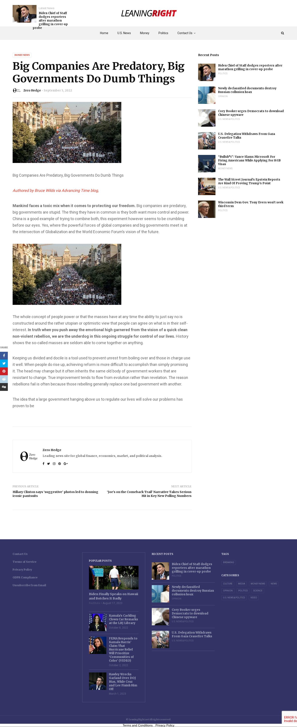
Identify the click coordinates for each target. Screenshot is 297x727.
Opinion (223, 96)
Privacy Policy (22, 569)
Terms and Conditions (138, 725)
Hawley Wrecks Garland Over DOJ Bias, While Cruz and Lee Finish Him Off (123, 681)
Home (104, 33)
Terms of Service (24, 561)
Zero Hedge (32, 90)
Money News (22, 55)
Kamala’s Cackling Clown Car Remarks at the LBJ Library (123, 619)
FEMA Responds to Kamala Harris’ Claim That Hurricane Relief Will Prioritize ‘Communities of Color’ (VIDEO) (123, 649)
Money (144, 33)
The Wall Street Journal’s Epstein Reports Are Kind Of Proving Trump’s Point (249, 181)
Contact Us (184, 33)
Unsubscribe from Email (29, 585)
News (274, 584)
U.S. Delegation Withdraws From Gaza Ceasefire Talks (246, 135)
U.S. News (124, 33)
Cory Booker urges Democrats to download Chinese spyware (251, 113)
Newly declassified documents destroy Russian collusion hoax (247, 90)
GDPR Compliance (25, 577)
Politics (163, 33)
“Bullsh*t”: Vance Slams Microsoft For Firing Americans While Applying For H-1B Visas (249, 160)
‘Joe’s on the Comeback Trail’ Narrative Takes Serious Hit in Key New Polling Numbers (149, 494)
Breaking (228, 562)
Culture (227, 584)
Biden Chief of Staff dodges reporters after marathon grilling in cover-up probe (50, 20)
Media (241, 584)
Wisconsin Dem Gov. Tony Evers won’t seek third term (250, 204)
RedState (94, 603)
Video (253, 597)
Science (257, 590)
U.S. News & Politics (229, 119)
